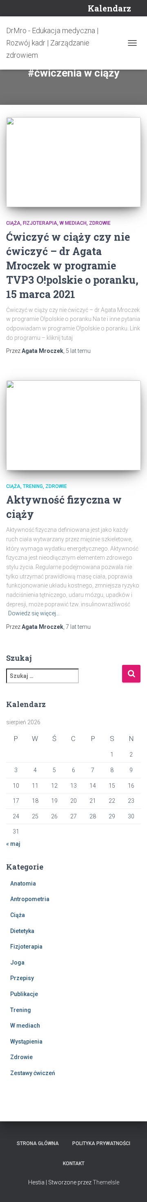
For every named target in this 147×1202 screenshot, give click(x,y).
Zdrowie (100, 223)
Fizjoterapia (40, 223)
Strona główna (38, 1143)
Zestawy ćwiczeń (32, 1073)
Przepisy (22, 978)
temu (78, 351)
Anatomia (23, 883)
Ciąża (13, 223)
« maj (13, 843)
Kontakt (74, 1163)
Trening (33, 486)
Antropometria (29, 899)
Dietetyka (22, 931)
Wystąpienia (26, 1041)
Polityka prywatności (101, 1143)
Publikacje (24, 994)
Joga (17, 962)
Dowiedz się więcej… (34, 613)
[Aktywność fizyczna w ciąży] (73, 425)
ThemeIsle (106, 1182)
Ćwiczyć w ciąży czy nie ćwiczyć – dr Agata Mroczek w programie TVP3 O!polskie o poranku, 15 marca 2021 (72, 265)
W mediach (73, 223)
